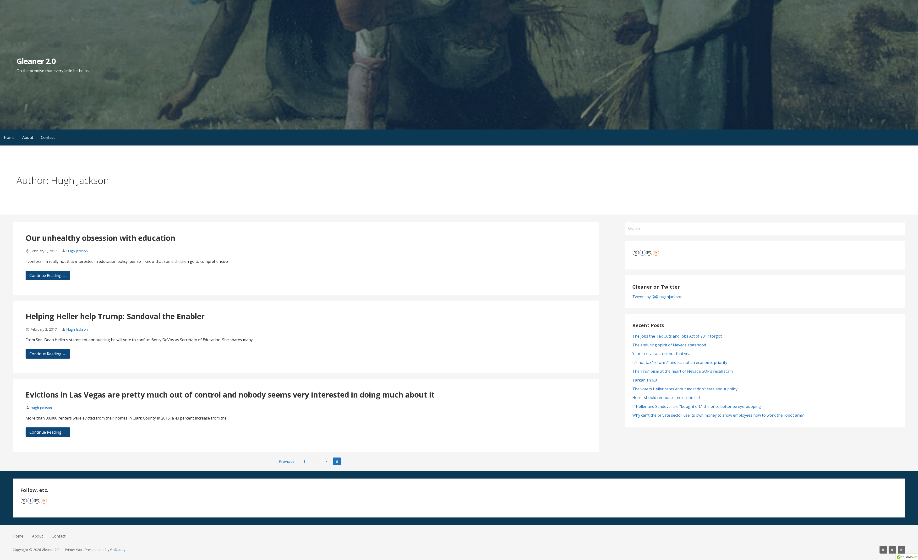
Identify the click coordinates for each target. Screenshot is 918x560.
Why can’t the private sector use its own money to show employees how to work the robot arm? (718, 415)
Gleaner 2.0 (35, 61)
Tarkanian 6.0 (644, 380)
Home (9, 137)
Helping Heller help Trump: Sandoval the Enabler (115, 316)
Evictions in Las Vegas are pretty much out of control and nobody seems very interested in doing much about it (230, 394)
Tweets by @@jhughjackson (657, 296)
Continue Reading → (47, 275)
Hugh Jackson (77, 251)
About (27, 137)
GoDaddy (117, 549)
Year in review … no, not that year (662, 353)
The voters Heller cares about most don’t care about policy (685, 389)
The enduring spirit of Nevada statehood (669, 345)
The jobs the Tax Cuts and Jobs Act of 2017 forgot (677, 336)
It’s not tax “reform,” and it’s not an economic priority (679, 362)
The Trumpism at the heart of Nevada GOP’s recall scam (682, 371)
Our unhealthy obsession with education (100, 238)
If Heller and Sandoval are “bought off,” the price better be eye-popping (696, 406)
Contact (48, 137)
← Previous (284, 461)
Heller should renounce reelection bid (666, 397)
